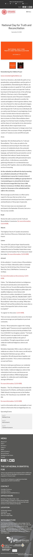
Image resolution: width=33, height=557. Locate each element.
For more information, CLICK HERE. (18, 254)
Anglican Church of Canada (7, 545)
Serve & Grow (4, 453)
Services (3, 445)
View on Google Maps (6, 515)
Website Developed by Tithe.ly (25, 554)
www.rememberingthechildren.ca (11, 76)
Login (25, 553)
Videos (3, 447)
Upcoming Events (6, 411)
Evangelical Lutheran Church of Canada (6, 549)
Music (2, 449)
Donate (3, 457)
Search (19, 7)
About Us (3, 441)
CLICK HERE (20, 313)
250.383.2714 (4, 489)
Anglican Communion (19, 545)
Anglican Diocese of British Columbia (18, 540)
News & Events (5, 451)
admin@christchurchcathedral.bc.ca (10, 492)
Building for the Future (7, 455)
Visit (2, 443)
